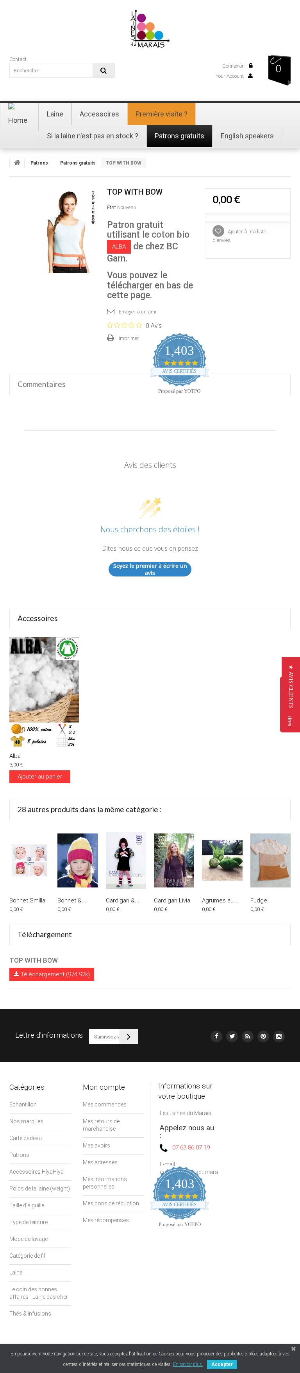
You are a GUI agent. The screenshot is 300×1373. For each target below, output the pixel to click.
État (111, 207)
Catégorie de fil (27, 1256)
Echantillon (23, 1104)
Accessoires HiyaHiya (36, 1172)
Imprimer (129, 338)
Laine (15, 1272)
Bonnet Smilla (27, 900)
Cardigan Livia (172, 900)
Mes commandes (105, 1104)
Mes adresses (100, 1162)
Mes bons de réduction (111, 1203)
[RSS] (248, 1036)
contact (18, 59)
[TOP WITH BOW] (68, 232)
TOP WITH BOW (33, 960)
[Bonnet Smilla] (29, 860)
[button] (291, 686)
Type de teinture (28, 1222)
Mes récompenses (106, 1220)
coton (163, 234)
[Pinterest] (263, 1036)
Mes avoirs (96, 1145)
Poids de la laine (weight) (39, 1188)
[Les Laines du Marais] (150, 28)
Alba (15, 755)
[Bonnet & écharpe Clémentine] (77, 860)
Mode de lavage (28, 1239)
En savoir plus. (188, 1364)
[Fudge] (270, 860)
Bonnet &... (71, 900)
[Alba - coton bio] (44, 692)
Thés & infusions (30, 1313)
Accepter (222, 1364)
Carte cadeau (25, 1138)
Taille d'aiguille (26, 1205)
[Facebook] (216, 1036)
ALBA (119, 246)
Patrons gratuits (78, 163)
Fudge (258, 900)
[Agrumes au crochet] (222, 860)
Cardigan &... (122, 900)
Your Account (230, 76)
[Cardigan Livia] (174, 860)
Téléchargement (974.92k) (54, 974)
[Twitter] (232, 1036)
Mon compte (104, 1087)
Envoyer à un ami (137, 312)
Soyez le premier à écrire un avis (150, 569)
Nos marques (26, 1121)
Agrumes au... (220, 900)
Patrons (39, 163)
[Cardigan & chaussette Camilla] (126, 860)
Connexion (234, 66)
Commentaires (42, 383)
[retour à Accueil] (17, 163)
